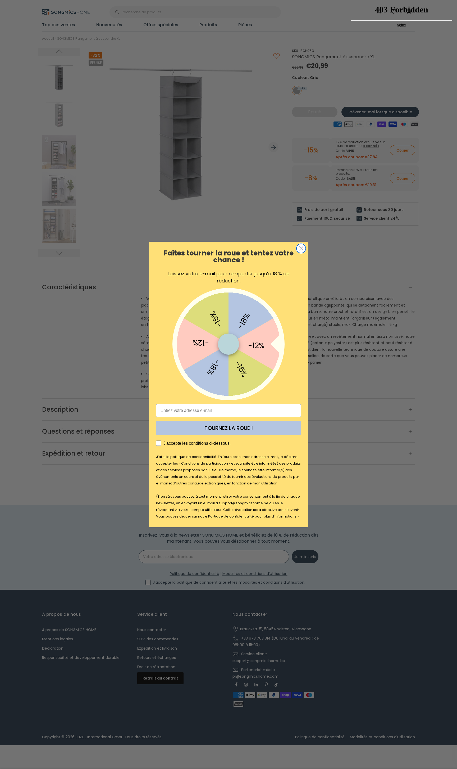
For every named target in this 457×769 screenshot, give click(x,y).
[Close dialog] (301, 248)
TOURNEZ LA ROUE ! (228, 428)
